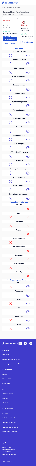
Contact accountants (9, 422)
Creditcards (5, 398)
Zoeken (4, 374)
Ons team (5, 413)
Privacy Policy (6, 447)
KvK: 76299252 (7, 452)
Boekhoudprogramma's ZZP (11, 359)
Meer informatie (10, 43)
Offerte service (7, 379)
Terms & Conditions (8, 449)
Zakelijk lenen (6, 403)
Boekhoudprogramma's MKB (11, 364)
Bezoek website (10, 39)
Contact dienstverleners (10, 427)
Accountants (6, 383)
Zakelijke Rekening (8, 394)
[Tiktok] (25, 343)
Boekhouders (7, 370)
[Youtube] (30, 343)
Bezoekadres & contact (9, 431)
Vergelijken (5, 354)
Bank (3, 389)
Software (5, 350)
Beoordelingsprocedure (9, 454)
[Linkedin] (20, 343)
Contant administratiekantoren (12, 418)
